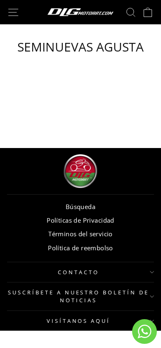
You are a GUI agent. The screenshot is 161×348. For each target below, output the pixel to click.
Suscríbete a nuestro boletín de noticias (78, 296)
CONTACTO (78, 272)
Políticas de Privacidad (80, 220)
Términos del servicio (80, 234)
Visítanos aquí (79, 320)
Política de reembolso (80, 248)
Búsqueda (80, 206)
